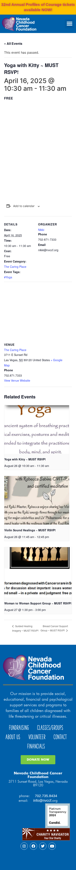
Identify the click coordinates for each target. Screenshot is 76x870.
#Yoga (8, 277)
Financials (36, 746)
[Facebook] (33, 846)
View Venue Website (17, 380)
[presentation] (36, 429)
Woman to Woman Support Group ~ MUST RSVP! (38, 603)
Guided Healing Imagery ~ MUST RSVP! (25, 628)
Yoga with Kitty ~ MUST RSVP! (25, 459)
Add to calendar (23, 206)
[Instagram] (24, 846)
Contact (60, 737)
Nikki (41, 230)
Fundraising (19, 727)
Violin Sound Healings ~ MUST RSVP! (30, 530)
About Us (12, 737)
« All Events (13, 43)
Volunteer (36, 737)
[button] (69, 23)
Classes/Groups (50, 727)
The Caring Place (15, 267)
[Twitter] (42, 846)
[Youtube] (52, 846)
